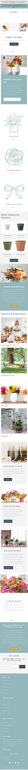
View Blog (8, 521)
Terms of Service (6, 731)
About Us (5, 722)
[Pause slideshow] (26, 51)
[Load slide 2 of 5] (12, 52)
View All (13, 139)
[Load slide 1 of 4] (11, 620)
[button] (1, 11)
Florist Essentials (6, 707)
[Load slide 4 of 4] (16, 620)
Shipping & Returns (7, 683)
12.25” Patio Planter (20, 254)
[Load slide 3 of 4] (15, 620)
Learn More (14, 306)
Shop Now (14, 45)
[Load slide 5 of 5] (17, 52)
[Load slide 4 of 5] (15, 52)
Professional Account (7, 725)
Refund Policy (6, 687)
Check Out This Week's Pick (12, 99)
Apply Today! (14, 648)
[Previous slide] (8, 51)
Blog (4, 713)
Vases (4, 701)
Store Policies (6, 690)
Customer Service (6, 680)
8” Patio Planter (20, 235)
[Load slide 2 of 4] (13, 620)
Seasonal (5, 704)
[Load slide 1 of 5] (11, 52)
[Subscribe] (21, 757)
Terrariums (5, 436)
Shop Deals (8, 567)
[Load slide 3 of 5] (14, 52)
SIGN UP (22, 666)
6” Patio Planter (7, 235)
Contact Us (5, 693)
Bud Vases (4, 406)
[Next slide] (19, 51)
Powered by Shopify (20, 767)
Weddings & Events (8, 375)
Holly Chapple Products (9, 345)
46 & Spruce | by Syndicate (11, 767)
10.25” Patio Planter (7, 254)
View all (14, 260)
